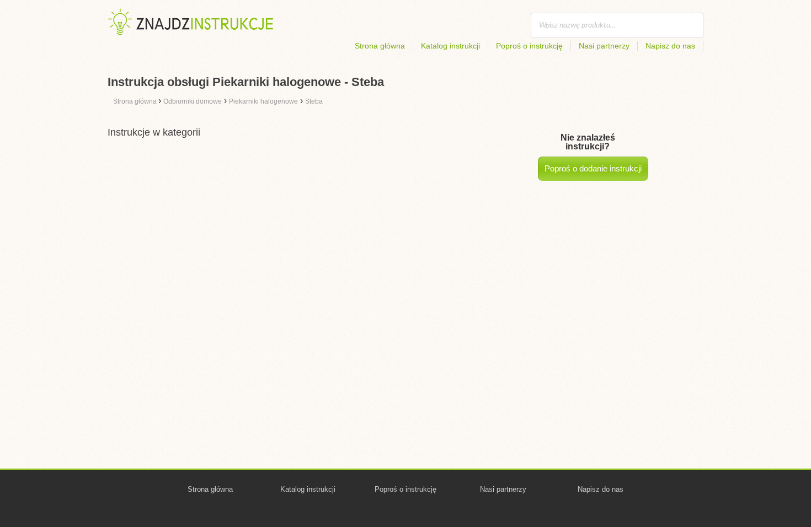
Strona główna (380, 45)
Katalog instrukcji (450, 45)
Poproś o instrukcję (529, 45)
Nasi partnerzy (604, 45)
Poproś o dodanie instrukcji (593, 168)
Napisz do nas (670, 45)
